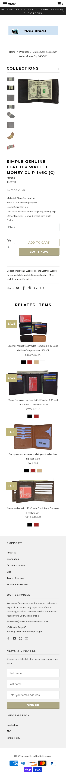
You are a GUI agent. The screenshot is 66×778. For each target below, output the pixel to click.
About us (11, 552)
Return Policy (13, 737)
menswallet (27, 756)
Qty (9, 240)
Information (13, 559)
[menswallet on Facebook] (9, 638)
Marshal (11, 177)
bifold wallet (23, 275)
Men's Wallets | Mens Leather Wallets (38, 270)
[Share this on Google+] (35, 288)
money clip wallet (23, 279)
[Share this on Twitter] (17, 288)
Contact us (12, 725)
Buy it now (39, 251)
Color (10, 220)
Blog (9, 571)
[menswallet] (33, 28)
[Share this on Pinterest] (29, 288)
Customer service (16, 565)
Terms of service (15, 578)
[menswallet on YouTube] (15, 638)
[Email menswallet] (27, 638)
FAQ (9, 731)
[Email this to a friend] (41, 288)
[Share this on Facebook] (23, 288)
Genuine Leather (39, 275)
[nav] (9, 3)
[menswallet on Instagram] (21, 638)
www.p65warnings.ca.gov (29, 631)
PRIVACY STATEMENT (18, 584)
